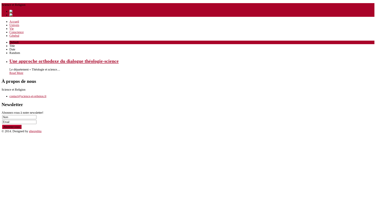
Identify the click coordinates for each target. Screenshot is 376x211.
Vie (11, 28)
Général (14, 35)
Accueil (14, 21)
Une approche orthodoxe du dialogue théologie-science (64, 61)
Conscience (16, 32)
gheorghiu (35, 131)
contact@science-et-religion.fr (27, 96)
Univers (14, 25)
